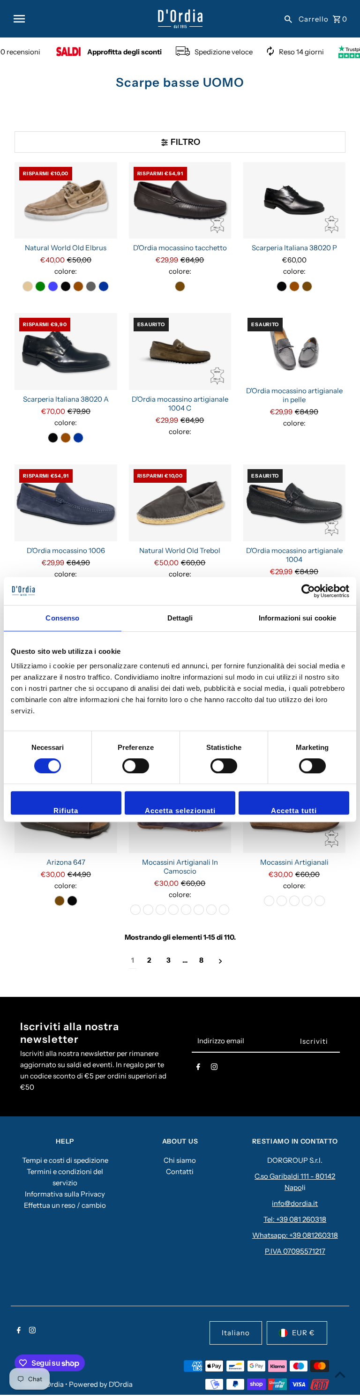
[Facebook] (198, 1068)
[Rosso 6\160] (269, 900)
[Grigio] (91, 286)
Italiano (236, 1332)
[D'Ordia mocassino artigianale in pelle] (294, 347)
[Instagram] (214, 1068)
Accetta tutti (294, 811)
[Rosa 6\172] (186, 909)
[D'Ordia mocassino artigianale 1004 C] (180, 351)
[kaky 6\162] (281, 900)
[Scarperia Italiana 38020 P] (294, 200)
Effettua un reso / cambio (65, 1205)
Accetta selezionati (180, 811)
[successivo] (220, 960)
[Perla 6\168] (173, 909)
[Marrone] (78, 286)
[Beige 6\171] (319, 900)
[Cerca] (288, 19)
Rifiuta (65, 811)
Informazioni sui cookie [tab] (297, 618)
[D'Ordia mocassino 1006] (66, 502)
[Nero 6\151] (294, 900)
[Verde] (40, 286)
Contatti (180, 1171)
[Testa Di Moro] (180, 286)
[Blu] (103, 286)
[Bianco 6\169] (307, 900)
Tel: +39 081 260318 (294, 1219)
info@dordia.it (295, 1203)
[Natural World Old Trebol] (180, 502)
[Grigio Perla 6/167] (211, 909)
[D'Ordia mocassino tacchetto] (180, 200)
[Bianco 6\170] (224, 909)
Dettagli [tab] (180, 618)
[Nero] (65, 286)
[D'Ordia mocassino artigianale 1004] (294, 502)
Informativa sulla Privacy (65, 1194)
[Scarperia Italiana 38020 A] (66, 351)
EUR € (303, 1332)
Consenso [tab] (62, 618)
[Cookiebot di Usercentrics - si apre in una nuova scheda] (308, 591)
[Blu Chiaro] (53, 286)
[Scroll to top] (340, 1374)
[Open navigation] (82, 18)
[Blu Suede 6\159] (135, 909)
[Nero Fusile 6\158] (148, 909)
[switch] (135, 765)
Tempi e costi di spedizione (65, 1160)
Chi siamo (180, 1160)
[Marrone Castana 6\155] (160, 909)
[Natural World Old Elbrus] (66, 200)
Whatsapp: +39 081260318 (295, 1235)
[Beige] (27, 286)
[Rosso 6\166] (198, 909)
